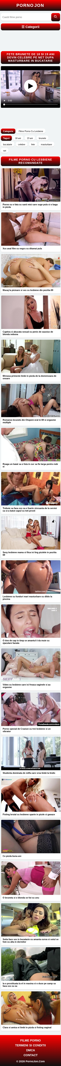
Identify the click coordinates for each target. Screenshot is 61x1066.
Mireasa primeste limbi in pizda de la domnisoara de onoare (29, 377)
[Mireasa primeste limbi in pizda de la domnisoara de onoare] (30, 356)
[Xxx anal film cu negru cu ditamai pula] (30, 229)
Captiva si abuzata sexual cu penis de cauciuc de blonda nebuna (28, 333)
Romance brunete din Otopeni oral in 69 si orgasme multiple (29, 421)
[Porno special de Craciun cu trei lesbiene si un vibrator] (30, 709)
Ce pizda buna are (12, 856)
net (4, 150)
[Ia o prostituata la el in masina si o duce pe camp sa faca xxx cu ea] (30, 964)
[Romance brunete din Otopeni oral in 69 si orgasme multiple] (30, 400)
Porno (30, 5)
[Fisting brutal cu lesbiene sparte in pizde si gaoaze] (30, 795)
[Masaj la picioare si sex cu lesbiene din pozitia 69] (30, 270)
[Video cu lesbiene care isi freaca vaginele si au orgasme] (30, 665)
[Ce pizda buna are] (30, 836)
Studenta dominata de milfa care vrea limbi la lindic (29, 773)
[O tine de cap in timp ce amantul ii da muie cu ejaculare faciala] (30, 621)
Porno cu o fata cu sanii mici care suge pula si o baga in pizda (30, 205)
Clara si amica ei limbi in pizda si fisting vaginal (27, 1027)
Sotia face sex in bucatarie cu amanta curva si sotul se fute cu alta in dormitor (30, 940)
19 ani (30, 138)
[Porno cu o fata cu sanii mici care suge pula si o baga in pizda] (30, 185)
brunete (42, 138)
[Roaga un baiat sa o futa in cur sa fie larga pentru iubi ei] (30, 444)
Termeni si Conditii (30, 1045)
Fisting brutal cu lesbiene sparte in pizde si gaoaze (29, 814)
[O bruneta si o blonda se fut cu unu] (30, 878)
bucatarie (7, 144)
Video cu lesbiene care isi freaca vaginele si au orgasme (26, 685)
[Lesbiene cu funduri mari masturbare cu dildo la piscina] (30, 577)
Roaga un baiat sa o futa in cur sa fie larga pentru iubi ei (30, 465)
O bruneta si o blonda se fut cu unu (21, 897)
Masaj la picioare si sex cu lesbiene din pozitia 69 (28, 290)
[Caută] (55, 17)
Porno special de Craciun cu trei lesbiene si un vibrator (27, 730)
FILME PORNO (30, 1040)
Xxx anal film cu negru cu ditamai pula (22, 248)
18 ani (18, 138)
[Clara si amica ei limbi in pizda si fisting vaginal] (30, 1008)
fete (33, 144)
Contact (31, 1055)
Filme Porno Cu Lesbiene (31, 131)
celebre (21, 144)
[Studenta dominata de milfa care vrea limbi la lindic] (30, 753)
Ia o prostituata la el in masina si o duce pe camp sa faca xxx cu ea (29, 984)
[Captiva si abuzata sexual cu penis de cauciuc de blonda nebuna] (30, 312)
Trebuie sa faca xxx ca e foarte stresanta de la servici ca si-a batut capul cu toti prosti (30, 509)
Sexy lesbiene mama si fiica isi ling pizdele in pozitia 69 (29, 553)
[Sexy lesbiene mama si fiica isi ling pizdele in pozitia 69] (30, 533)
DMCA (30, 1050)
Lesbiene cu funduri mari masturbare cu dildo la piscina (27, 597)
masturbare (46, 144)
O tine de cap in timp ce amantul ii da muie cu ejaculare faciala (26, 641)
